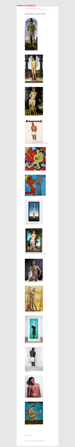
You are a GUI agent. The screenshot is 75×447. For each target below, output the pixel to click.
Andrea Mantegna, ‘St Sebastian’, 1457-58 (35, 13)
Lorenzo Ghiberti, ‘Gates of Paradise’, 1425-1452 (32, 8)
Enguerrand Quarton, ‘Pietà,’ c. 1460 (43, 9)
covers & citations (26, 5)
